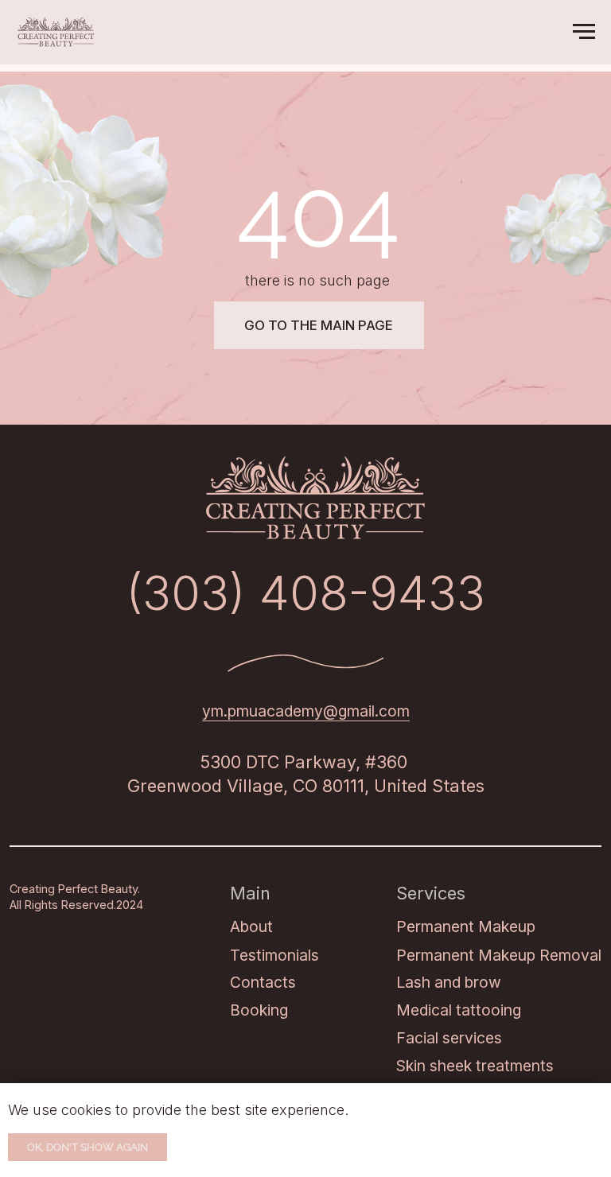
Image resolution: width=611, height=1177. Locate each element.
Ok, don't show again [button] (87, 1147)
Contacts (263, 982)
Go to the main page (318, 325)
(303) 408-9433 (305, 592)
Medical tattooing (458, 1010)
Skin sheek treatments (475, 1065)
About (251, 926)
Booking (259, 1010)
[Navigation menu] (584, 32)
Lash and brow (448, 982)
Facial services (449, 1037)
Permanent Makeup (465, 926)
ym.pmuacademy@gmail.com (306, 711)
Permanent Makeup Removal (498, 955)
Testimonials (274, 955)
